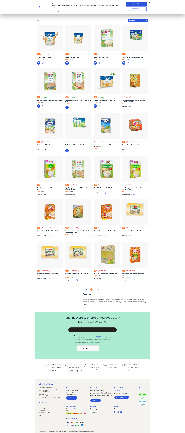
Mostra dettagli (56, 11)
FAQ (40, 415)
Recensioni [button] (93, 406)
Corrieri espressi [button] (71, 406)
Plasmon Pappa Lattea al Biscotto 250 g (48, 230)
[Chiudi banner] (149, 2)
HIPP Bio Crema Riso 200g (101, 57)
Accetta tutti (136, 3)
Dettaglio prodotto (127, 106)
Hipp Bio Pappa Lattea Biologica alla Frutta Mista (78, 101)
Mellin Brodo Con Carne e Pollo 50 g (104, 100)
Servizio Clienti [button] (95, 388)
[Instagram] (118, 412)
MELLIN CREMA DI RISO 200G (45, 57)
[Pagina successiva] (96, 289)
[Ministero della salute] (142, 391)
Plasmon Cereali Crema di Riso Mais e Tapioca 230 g (133, 274)
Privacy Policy (98, 336)
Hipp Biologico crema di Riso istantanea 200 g (50, 188)
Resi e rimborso (70, 392)
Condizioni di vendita (44, 412)
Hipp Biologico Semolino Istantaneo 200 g (106, 188)
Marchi (40, 417)
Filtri (41, 20)
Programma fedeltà (44, 414)
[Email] (121, 412)
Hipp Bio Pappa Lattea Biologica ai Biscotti (49, 100)
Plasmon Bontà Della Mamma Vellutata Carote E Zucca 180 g (133, 101)
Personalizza (135, 8)
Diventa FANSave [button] (119, 388)
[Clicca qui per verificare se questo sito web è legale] (142, 396)
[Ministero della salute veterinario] (142, 403)
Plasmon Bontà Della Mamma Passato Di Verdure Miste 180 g (77, 231)
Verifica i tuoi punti (122, 397)
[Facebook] (115, 412)
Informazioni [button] (43, 402)
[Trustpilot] (94, 412)
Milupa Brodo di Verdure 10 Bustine (132, 230)
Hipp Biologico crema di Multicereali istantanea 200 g (76, 188)
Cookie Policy (42, 410)
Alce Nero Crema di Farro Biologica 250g (106, 273)
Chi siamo (41, 405)
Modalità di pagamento (72, 390)
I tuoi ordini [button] (69, 388)
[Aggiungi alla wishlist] (43, 63)
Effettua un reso (72, 398)
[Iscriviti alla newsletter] (114, 329)
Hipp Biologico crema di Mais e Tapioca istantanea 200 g (133, 188)
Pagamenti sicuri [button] (71, 418)
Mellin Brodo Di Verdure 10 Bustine (75, 144)
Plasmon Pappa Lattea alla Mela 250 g (105, 230)
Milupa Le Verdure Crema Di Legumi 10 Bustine (76, 274)
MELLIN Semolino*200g (72, 57)
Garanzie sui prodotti (71, 394)
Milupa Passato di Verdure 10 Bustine (48, 273)
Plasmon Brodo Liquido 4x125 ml (131, 144)
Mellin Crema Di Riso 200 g (44, 144)
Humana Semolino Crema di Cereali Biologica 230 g (104, 145)
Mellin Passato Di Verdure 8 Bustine (132, 57)
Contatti (41, 406)
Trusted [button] (141, 388)
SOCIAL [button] (116, 406)
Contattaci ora (95, 400)
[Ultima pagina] (98, 289)
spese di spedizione (77, 431)
